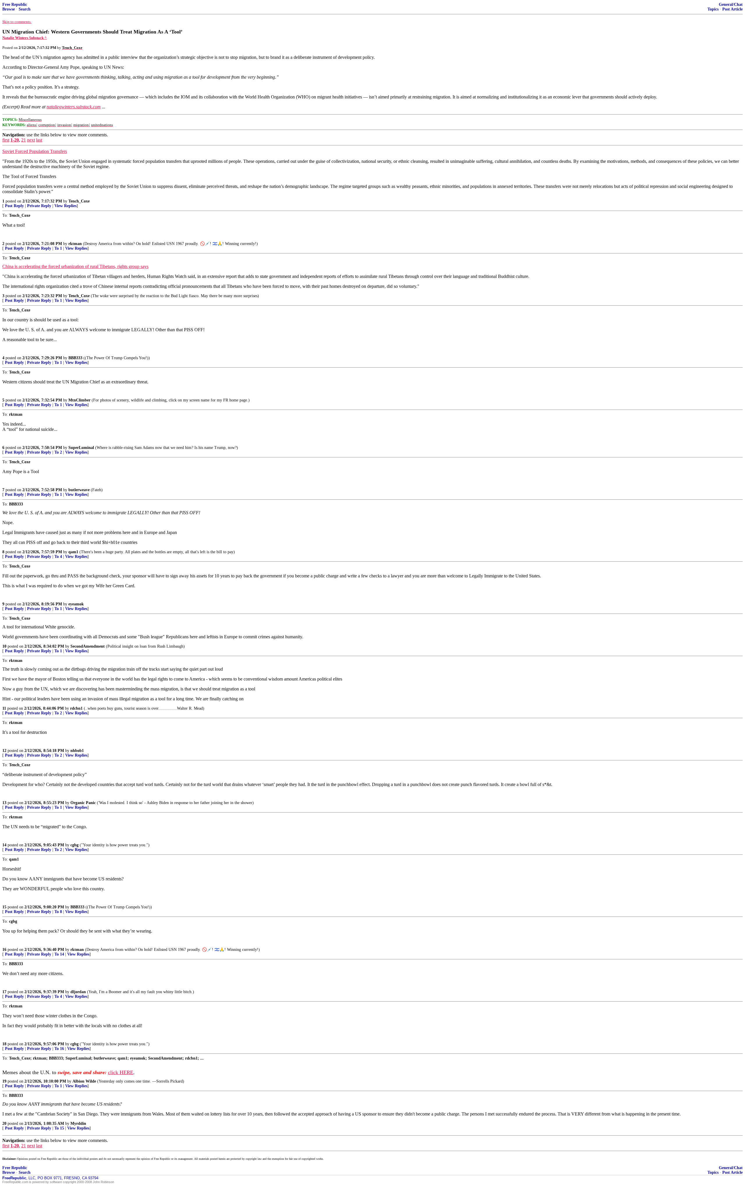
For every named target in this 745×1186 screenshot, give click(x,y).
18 (4, 1044)
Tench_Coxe (79, 201)
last (39, 140)
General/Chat (731, 4)
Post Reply (14, 206)
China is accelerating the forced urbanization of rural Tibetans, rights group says (75, 266)
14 (4, 845)
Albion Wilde (84, 1081)
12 (4, 750)
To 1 (58, 248)
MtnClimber (79, 400)
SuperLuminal (81, 447)
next (31, 140)
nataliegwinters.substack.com (74, 106)
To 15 (59, 1128)
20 (4, 1123)
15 (4, 907)
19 (4, 1081)
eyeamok (76, 604)
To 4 (58, 556)
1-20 (14, 140)
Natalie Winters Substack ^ (24, 38)
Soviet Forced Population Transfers (34, 151)
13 (4, 803)
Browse (8, 9)
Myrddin (78, 1123)
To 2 (58, 452)
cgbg (74, 845)
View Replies (65, 206)
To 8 (58, 912)
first (5, 140)
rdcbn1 (76, 708)
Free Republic (14, 4)
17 (4, 992)
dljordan (78, 992)
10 (4, 646)
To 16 (59, 1048)
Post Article (732, 9)
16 (4, 949)
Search (25, 9)
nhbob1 (77, 750)
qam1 (73, 552)
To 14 (59, 954)
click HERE (120, 1072)
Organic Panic (83, 803)
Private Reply (39, 206)
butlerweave (79, 490)
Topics (713, 9)
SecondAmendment (87, 646)
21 (23, 140)
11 (4, 708)
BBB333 (75, 358)
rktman (75, 244)
